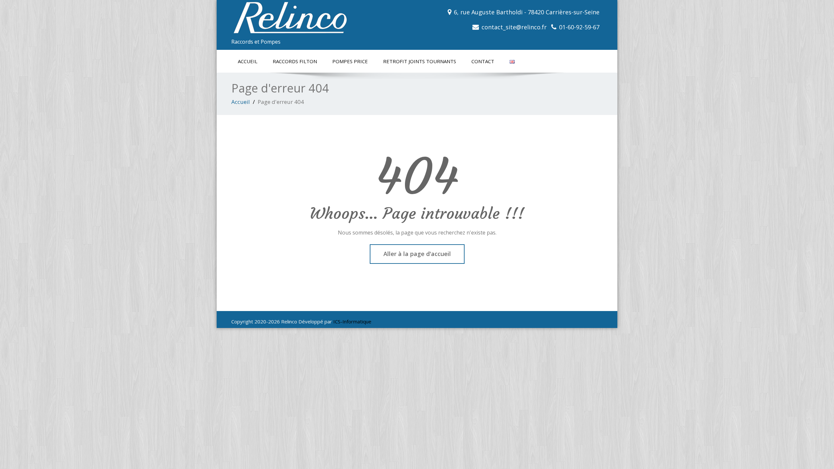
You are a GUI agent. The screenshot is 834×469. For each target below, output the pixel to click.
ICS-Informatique (352, 321)
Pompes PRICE (350, 61)
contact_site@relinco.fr (514, 27)
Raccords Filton (295, 61)
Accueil (247, 61)
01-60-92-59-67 (579, 27)
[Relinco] (321, 18)
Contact (482, 61)
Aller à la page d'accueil (417, 254)
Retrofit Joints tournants (419, 61)
